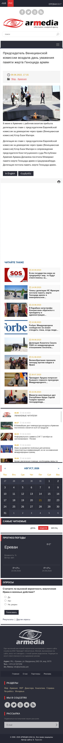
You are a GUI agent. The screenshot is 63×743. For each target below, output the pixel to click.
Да (9, 597)
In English (10, 173)
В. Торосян (37, 740)
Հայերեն (25, 173)
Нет (9, 601)
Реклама (47, 674)
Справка (50, 688)
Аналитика (40, 688)
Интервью (19, 691)
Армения (22, 79)
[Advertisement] (31, 217)
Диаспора (29, 688)
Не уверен (12, 604)
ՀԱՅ (4, 3)
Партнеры (35, 674)
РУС (11, 3)
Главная (15, 674)
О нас (25, 674)
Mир (13, 79)
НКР (21, 688)
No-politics (9, 691)
